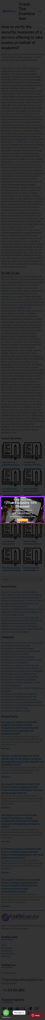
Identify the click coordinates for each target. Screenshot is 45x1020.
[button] (41, 499)
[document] (22, 510)
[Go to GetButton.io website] (6, 1017)
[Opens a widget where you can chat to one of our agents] (35, 1015)
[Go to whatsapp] (6, 1012)
